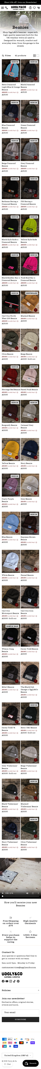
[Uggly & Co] (18, 8)
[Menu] (2, 7)
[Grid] (34, 55)
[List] (37, 55)
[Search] (7, 7)
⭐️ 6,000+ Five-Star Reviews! (20, 3)
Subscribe (20, 1019)
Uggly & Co (12, 1061)
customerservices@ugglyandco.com (19, 967)
